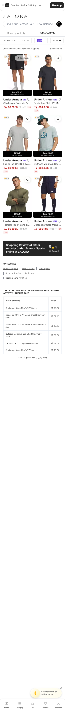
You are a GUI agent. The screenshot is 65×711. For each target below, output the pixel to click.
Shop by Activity (13, 273)
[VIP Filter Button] (41, 40)
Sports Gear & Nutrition (16, 278)
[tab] (16, 33)
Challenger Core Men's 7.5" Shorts (21, 308)
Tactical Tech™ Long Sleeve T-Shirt (22, 343)
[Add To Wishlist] (28, 99)
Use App (57, 5)
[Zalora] (32, 16)
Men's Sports (28, 268)
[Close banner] (3, 5)
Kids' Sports (44, 268)
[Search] (59, 24)
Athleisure (29, 273)
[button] (32, 5)
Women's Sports (10, 268)
